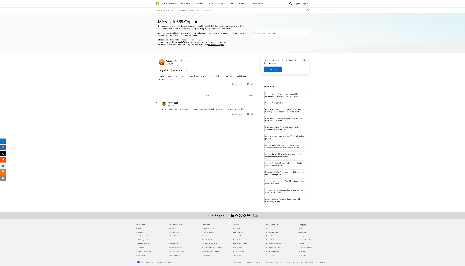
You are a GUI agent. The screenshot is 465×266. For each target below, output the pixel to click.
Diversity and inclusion (305, 247)
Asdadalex (170, 61)
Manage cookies (258, 262)
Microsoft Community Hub (164, 10)
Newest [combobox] (253, 95)
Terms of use (269, 262)
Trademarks (279, 262)
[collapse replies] (156, 102)
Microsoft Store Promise (176, 251)
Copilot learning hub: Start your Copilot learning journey (284, 137)
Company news (302, 236)
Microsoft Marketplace (273, 247)
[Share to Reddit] (244, 215)
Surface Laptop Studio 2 (143, 236)
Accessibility (302, 251)
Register (297, 3)
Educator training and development (212, 247)
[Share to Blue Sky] (248, 215)
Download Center (174, 232)
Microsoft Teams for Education (210, 236)
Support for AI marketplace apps (275, 240)
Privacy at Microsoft (304, 240)
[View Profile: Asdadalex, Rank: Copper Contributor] (162, 62)
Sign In (305, 3)
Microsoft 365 (236, 240)
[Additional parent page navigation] (176, 10)
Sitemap (227, 262)
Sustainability (302, 255)
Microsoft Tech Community (274, 244)
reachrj (170, 102)
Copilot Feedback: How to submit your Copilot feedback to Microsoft (283, 164)
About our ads (309, 262)
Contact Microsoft (238, 262)
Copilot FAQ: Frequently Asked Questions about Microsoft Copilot (284, 182)
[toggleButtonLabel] (307, 10)
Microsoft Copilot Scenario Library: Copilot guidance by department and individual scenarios (282, 128)
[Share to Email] (256, 215)
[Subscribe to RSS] (252, 215)
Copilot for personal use (143, 244)
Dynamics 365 (236, 236)
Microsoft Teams (237, 247)
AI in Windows (140, 247)
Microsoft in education (208, 228)
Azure (268, 228)
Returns (171, 240)
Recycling (299, 262)
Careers (300, 228)
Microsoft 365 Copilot (188, 10)
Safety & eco (290, 262)
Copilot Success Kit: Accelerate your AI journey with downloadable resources (283, 155)
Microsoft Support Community (214, 42)
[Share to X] (240, 215)
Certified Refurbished (175, 247)
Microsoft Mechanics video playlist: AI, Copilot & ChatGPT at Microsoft (284, 119)
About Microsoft (303, 232)
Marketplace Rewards (272, 251)
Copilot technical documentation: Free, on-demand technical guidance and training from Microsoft (283, 146)
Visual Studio (270, 255)
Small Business (236, 255)
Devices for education (208, 232)
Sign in (273, 69)
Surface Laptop (140, 232)
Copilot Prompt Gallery (274, 103)
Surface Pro (139, 228)
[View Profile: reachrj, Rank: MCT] (164, 104)
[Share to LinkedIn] (232, 215)
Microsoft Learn (270, 236)
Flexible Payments (174, 255)
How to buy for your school (209, 244)
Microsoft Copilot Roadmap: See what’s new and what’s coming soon (284, 173)
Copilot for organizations (143, 240)
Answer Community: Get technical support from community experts (284, 200)
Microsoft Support (216, 44)
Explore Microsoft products (143, 251)
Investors (301, 244)
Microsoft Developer (272, 232)
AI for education (206, 255)
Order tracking (173, 244)
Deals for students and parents (211, 251)
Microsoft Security (237, 232)
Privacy (249, 262)
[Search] (290, 3)
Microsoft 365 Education (209, 240)
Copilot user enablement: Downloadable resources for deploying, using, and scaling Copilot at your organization (282, 95)
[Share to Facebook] (236, 215)
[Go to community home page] (157, 3)
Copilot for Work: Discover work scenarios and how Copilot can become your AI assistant (283, 110)
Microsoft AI (236, 228)
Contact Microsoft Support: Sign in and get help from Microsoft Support (284, 191)
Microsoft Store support (176, 236)
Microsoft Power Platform (239, 244)
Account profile (173, 228)
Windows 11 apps (141, 255)
